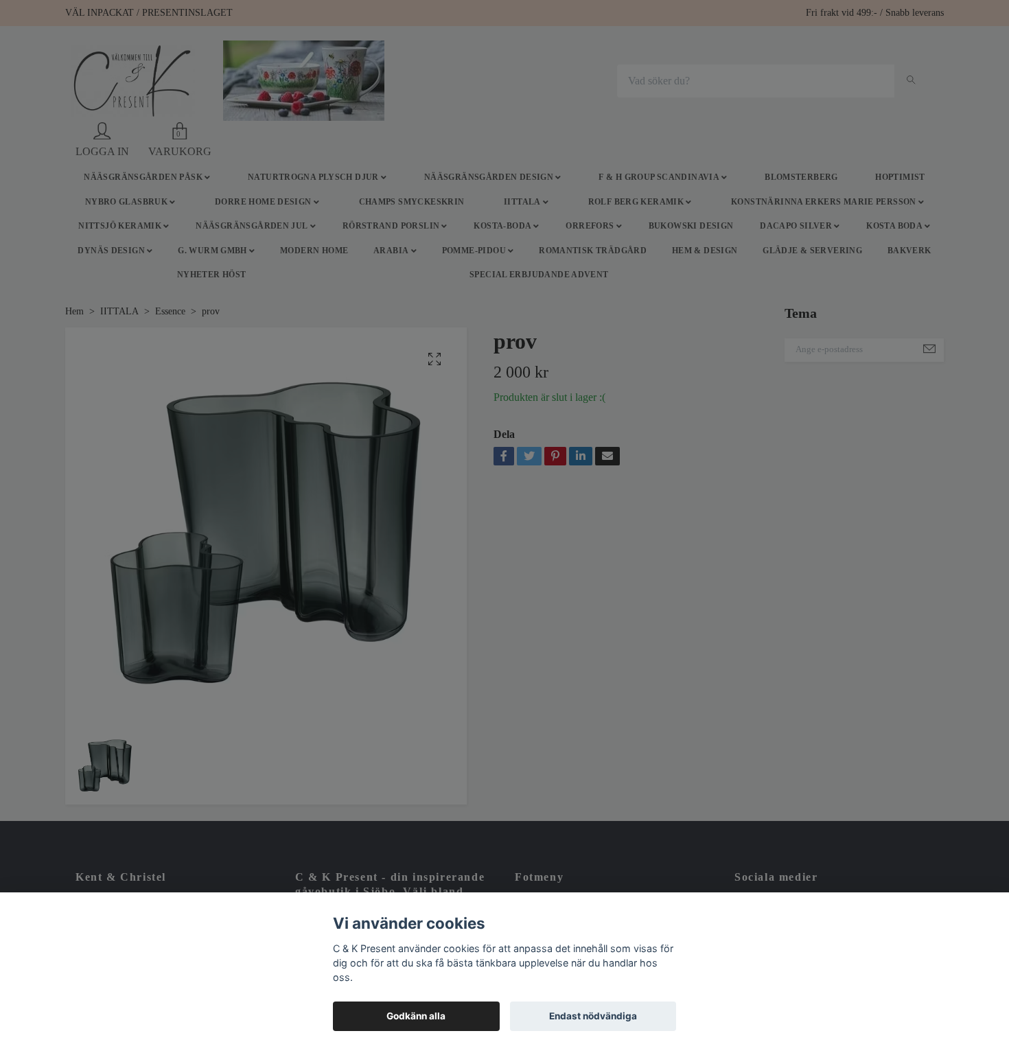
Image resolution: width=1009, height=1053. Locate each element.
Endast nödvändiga (593, 1015)
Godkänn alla (415, 1015)
